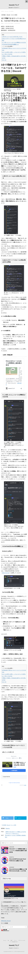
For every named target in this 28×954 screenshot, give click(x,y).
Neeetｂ (8, 828)
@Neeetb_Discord (6, 920)
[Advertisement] (14, 794)
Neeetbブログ (14, 5)
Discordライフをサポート (14, 948)
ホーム (4, 940)
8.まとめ (4, 60)
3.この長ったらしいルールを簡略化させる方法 (14, 42)
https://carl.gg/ (5, 572)
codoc (25, 785)
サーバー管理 (13, 825)
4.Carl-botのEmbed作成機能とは (10, 44)
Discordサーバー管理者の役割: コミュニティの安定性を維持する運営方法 (18, 850)
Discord (8, 825)
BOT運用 (4, 825)
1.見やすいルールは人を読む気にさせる (12, 36)
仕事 (11, 940)
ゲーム (15, 940)
